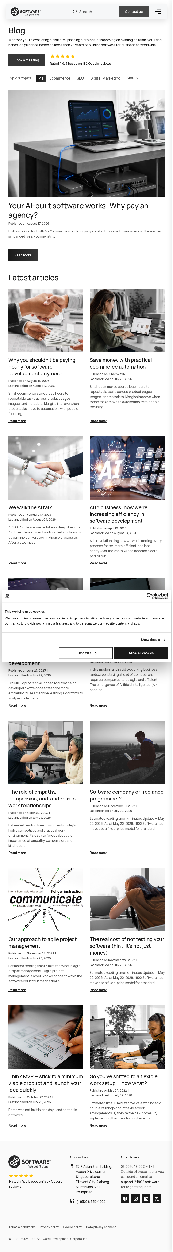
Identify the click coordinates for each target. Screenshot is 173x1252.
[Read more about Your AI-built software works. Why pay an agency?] (86, 175)
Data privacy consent (101, 1227)
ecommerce (59, 78)
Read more (26, 253)
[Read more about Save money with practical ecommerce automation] (127, 356)
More (131, 78)
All (41, 78)
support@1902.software (140, 1181)
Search (75, 11)
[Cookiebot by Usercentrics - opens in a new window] (149, 596)
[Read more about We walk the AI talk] (45, 501)
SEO (80, 78)
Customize (83, 653)
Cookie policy (72, 1227)
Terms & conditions (22, 1227)
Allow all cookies (141, 653)
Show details (150, 639)
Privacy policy (49, 1227)
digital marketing (105, 78)
